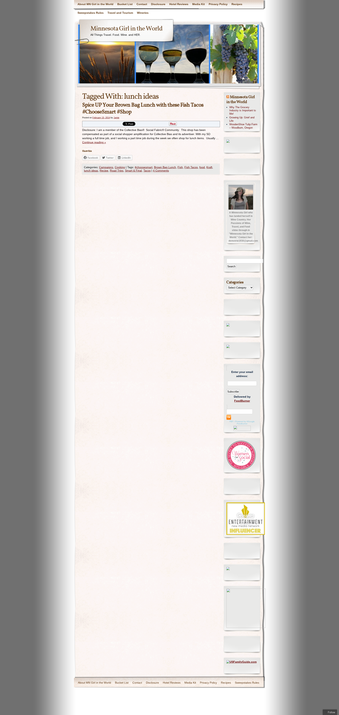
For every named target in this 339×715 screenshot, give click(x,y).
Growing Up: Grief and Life (241, 119)
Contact (142, 4)
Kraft (209, 167)
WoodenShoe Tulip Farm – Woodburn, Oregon (243, 126)
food (202, 167)
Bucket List (125, 4)
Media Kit (198, 4)
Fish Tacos (191, 167)
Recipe (104, 170)
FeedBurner (242, 400)
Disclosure (158, 4)
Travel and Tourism (120, 12)
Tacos (147, 170)
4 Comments (161, 170)
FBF (231, 421)
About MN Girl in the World (95, 4)
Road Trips (116, 170)
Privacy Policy (218, 4)
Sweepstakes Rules (90, 12)
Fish (180, 167)
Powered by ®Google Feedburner (245, 422)
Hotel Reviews (178, 4)
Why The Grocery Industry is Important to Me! (242, 110)
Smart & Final (133, 170)
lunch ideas (91, 170)
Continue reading (94, 142)
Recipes (236, 4)
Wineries (143, 12)
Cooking (120, 167)
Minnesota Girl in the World (126, 29)
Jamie (116, 117)
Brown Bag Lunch (165, 167)
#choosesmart (143, 167)
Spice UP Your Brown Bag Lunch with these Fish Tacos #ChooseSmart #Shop (142, 108)
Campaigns (106, 167)
